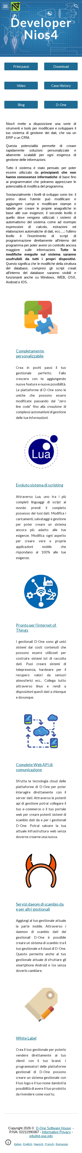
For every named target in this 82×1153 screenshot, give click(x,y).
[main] (41, 29)
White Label (26, 1038)
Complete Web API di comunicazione (34, 767)
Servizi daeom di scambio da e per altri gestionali (40, 907)
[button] (5, 6)
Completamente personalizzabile (30, 353)
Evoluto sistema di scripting (39, 485)
